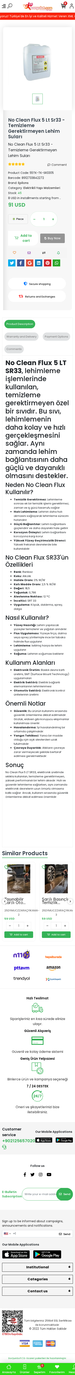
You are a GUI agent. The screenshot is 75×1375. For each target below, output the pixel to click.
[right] (70, 902)
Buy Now (54, 238)
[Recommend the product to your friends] (30, 252)
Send (66, 1194)
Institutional (37, 1267)
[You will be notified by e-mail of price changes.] (59, 252)
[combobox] (7, 1233)
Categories (38, 1279)
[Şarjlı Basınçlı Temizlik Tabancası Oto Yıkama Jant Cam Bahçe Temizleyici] (56, 878)
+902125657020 (18, 1141)
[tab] (19, 324)
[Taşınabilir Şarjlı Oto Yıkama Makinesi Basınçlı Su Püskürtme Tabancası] (18, 878)
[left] (4, 902)
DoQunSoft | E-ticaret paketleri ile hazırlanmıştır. (37, 1358)
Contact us (38, 1291)
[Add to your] (45, 252)
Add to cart (26, 238)
